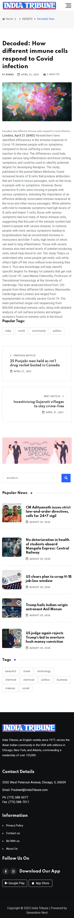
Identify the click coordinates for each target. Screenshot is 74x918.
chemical (10, 679)
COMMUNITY (39, 330)
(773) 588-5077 (17, 797)
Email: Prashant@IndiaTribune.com (25, 790)
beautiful (10, 671)
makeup (10, 688)
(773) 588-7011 (18, 802)
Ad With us (13, 841)
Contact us (13, 833)
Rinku (10, 74)
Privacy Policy (14, 825)
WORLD (21, 330)
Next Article (52, 396)
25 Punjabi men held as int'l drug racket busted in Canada (35, 363)
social (25, 688)
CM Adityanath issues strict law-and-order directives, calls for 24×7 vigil (48, 512)
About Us (12, 848)
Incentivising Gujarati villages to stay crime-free (38, 404)
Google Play (16, 883)
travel (26, 671)
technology (44, 671)
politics (45, 679)
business (62, 679)
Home (9, 18)
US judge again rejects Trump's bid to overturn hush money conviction (45, 637)
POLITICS (57, 330)
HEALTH (27, 18)
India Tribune (39, 908)
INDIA (8, 330)
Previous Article (24, 355)
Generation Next (37, 912)
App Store (42, 883)
